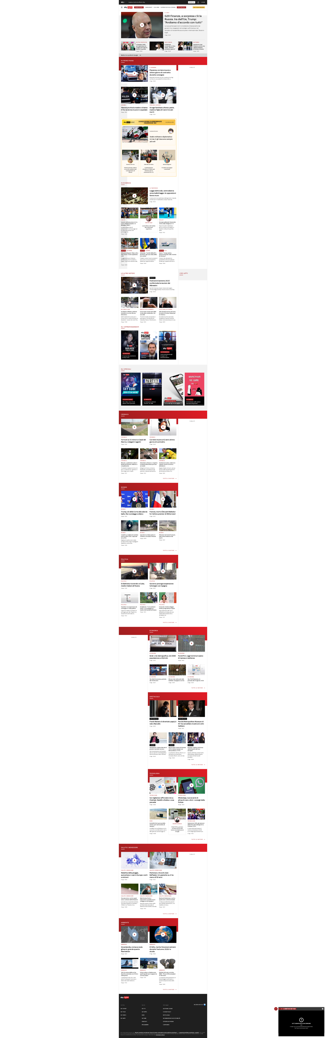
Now (143, 1015)
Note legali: (166, 1005)
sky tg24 (123, 1011)
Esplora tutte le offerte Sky (137, 2)
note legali (166, 1015)
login (203, 2)
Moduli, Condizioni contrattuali (142, 1032)
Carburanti (148, 7)
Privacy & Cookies (154, 1032)
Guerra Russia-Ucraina (168, 7)
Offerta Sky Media (168, 1021)
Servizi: (143, 1005)
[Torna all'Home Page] (128, 7)
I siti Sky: (123, 1005)
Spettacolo (181, 7)
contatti (197, 1032)
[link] (276, 1009)
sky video (123, 1015)
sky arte (123, 1018)
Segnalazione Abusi (160, 1034)
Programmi (145, 1024)
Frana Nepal (139, 7)
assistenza (191, 1032)
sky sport (123, 1008)
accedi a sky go (198, 1004)
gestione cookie (168, 1008)
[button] (163, 55)
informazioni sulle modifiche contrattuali (167, 1032)
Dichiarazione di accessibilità (171, 1018)
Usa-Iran (156, 7)
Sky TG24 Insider (199, 7)
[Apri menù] (121, 7)
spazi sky (144, 1021)
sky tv (143, 1008)
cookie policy (167, 1011)
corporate (166, 1024)
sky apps (144, 1011)
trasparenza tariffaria (184, 1032)
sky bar (144, 1018)
